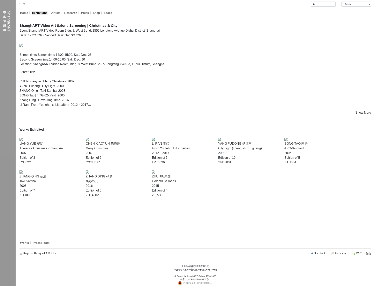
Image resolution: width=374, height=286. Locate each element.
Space (108, 12)
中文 (22, 3)
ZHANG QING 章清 (32, 176)
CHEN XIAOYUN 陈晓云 (103, 143)
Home (24, 12)
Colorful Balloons (164, 181)
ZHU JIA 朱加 (161, 176)
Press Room (41, 242)
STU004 (290, 162)
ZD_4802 (92, 195)
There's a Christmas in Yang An (41, 148)
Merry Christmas (97, 148)
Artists (55, 12)
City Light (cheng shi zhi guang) (240, 148)
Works (24, 242)
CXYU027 (93, 162)
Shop (96, 12)
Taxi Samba (27, 181)
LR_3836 (158, 162)
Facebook (319, 253)
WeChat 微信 (363, 253)
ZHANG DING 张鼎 (99, 176)
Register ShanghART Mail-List (40, 253)
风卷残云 (92, 181)
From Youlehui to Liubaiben (171, 148)
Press (85, 12)
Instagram (340, 253)
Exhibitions (39, 12)
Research (70, 12)
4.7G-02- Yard (294, 148)
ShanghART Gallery (195, 276)
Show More (363, 112)
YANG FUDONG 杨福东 (234, 143)
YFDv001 (224, 162)
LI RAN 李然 (160, 143)
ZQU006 (25, 195)
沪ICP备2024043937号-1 (198, 279)
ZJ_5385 (158, 195)
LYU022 (25, 162)
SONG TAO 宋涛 (296, 143)
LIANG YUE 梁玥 (31, 143)
